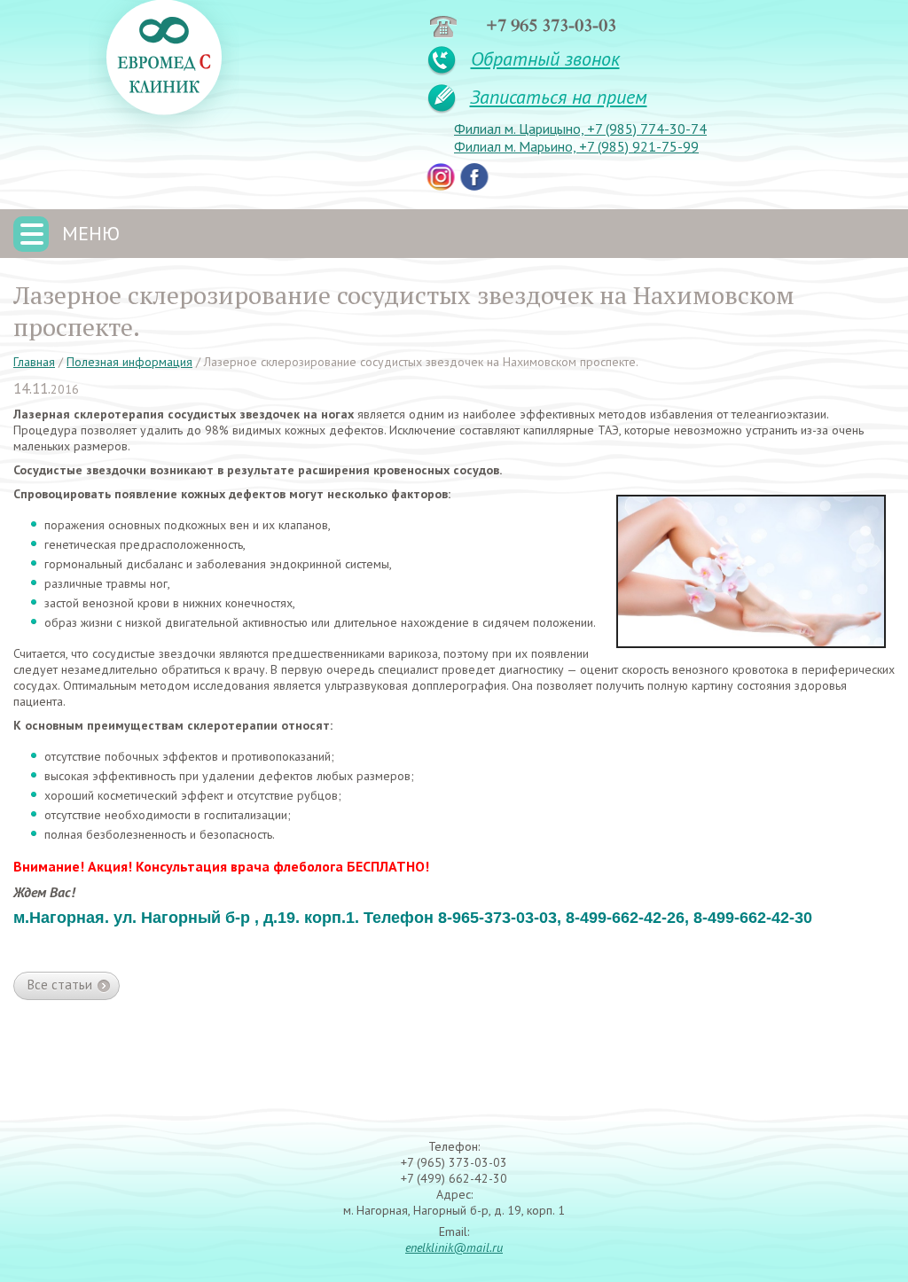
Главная (34, 362)
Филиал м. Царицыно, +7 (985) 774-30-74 (580, 129)
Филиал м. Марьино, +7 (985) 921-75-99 (576, 146)
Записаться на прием (558, 96)
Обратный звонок (545, 58)
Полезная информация (129, 362)
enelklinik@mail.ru (454, 1247)
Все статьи (59, 984)
